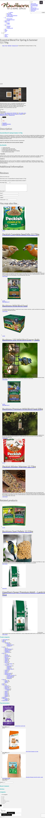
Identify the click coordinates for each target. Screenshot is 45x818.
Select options (5, 563)
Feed (6, 682)
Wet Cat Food (9, 18)
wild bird (20, 114)
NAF (8, 689)
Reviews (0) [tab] (4, 125)
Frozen (6, 662)
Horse (6, 21)
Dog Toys (6, 661)
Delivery (6, 36)
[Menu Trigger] (41, 2)
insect (25, 113)
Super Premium (10, 676)
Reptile (6, 30)
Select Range (9, 677)
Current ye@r (3, 199)
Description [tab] (4, 123)
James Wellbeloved (8, 649)
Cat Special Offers (34, 5)
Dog (31, 6)
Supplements (7, 688)
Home (32, 1)
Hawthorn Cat (7, 650)
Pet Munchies (9, 665)
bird (19, 113)
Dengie (8, 22)
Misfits (8, 666)
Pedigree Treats (10, 669)
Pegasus (6, 693)
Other (3, 640)
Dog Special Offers (34, 4)
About (3, 33)
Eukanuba (6, 655)
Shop (31, 2)
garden (22, 113)
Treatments (7, 651)
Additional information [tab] (6, 124)
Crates (6, 672)
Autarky (6, 671)
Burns (6, 657)
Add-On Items (9, 14)
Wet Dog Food (33, 7)
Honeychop (7, 686)
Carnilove (11, 12)
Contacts (3, 799)
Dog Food (33, 10)
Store (3, 798)
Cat (5, 17)
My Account (4, 802)
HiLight (6, 694)
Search (1, 782)
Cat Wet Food (7, 652)
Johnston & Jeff (10, 28)
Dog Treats (9, 13)
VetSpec (6, 660)
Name (1, 193)
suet (14, 114)
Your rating (2, 182)
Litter (6, 648)
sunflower (17, 114)
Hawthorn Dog (7, 674)
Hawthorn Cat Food (10, 19)
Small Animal (7, 20)
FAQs (6, 35)
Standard (8, 678)
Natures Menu (33, 9)
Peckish (8, 27)
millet (6, 114)
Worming (6, 695)
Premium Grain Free (11, 675)
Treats (6, 664)
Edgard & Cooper (8, 673)
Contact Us (4, 32)
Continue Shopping (6, 814)
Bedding (6, 681)
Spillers (8, 23)
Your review (2, 191)
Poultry (6, 680)
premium (9, 114)
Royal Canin (7, 656)
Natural (8, 667)
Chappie (6, 659)
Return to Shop (11, 812)
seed (12, 114)
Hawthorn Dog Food (35, 8)
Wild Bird (9, 45)
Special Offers (33, 3)
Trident (6, 692)
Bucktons (9, 26)
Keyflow (6, 685)
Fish (5, 29)
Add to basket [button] (5, 276)
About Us (6, 34)
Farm (6, 31)
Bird (5, 24)
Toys (6, 654)
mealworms (2, 114)
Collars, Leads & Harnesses (12, 15)
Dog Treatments (10, 16)
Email (1, 195)
